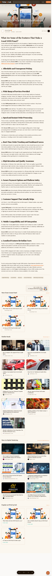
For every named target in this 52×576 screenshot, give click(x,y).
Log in (43, 2)
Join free (48, 2)
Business (20, 277)
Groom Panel (8, 30)
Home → (48, 505)
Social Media (13, 277)
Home (3, 5)
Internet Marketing (27, 277)
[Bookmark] (28, 572)
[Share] (32, 572)
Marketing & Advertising (38, 277)
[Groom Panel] (2, 31)
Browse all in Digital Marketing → (44, 440)
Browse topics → (46, 336)
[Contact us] (48, 573)
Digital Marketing (8, 5)
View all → (48, 292)
